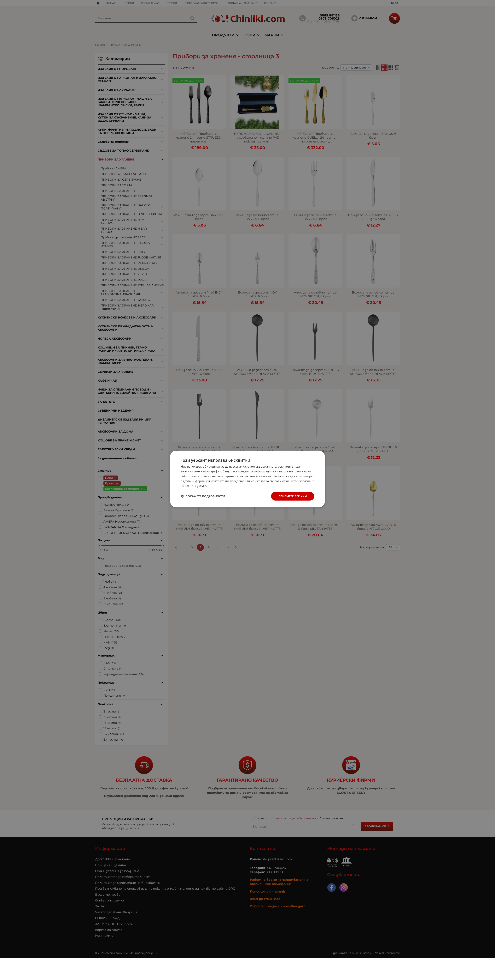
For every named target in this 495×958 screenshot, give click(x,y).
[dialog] (247, 479)
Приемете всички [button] (292, 496)
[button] (203, 496)
